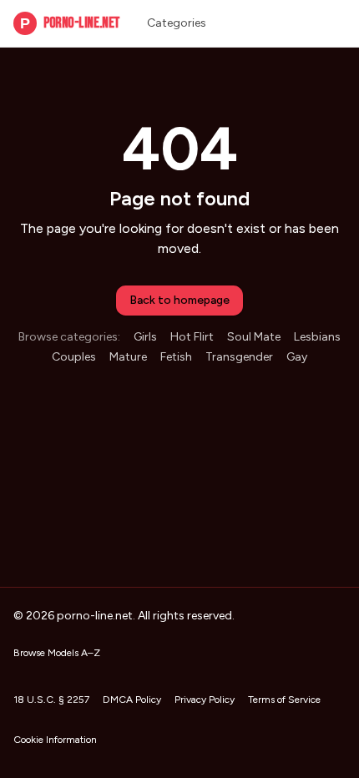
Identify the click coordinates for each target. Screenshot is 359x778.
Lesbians (317, 337)
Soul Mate (254, 337)
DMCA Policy (132, 699)
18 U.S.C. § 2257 (51, 699)
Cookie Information (55, 739)
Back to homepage (179, 300)
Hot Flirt (192, 337)
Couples (74, 357)
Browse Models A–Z (56, 653)
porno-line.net (70, 23)
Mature (128, 357)
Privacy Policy (204, 699)
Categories (176, 23)
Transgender (239, 357)
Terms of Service (284, 699)
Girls (145, 337)
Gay (296, 357)
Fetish (176, 357)
